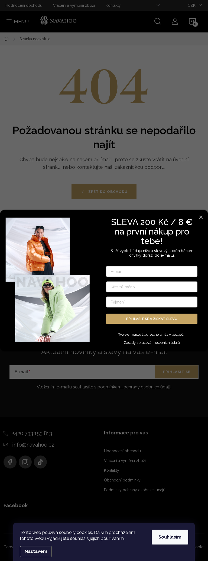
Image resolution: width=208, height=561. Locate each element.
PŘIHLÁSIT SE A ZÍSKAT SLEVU (151, 318)
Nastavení (36, 551)
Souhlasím (169, 537)
